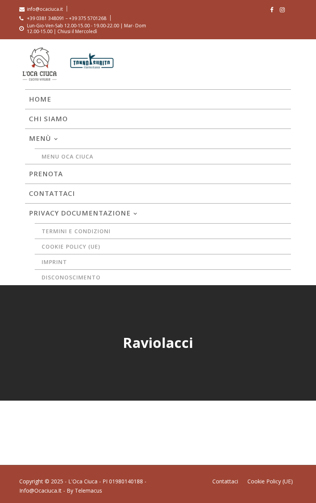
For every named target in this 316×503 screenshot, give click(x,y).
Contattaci (52, 193)
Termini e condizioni (76, 231)
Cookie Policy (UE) (71, 246)
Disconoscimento (71, 277)
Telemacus (88, 490)
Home (40, 99)
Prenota (46, 173)
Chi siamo (48, 118)
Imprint (54, 262)
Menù (40, 138)
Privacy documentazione (80, 213)
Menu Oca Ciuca (67, 156)
